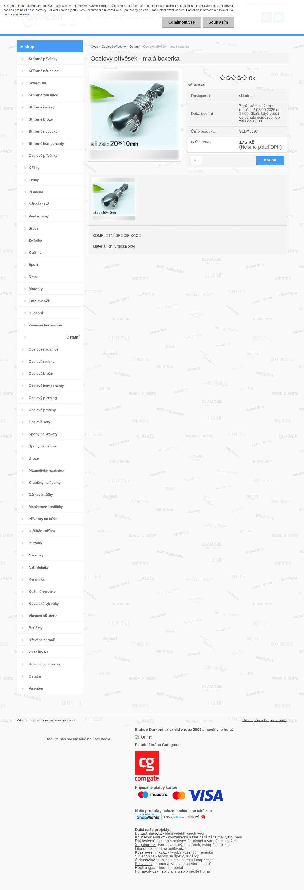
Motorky (36, 289)
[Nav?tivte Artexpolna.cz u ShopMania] (148, 815)
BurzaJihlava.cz (148, 833)
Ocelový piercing (43, 398)
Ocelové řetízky (41, 361)
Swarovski (37, 83)
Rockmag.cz (145, 868)
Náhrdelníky (39, 567)
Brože (34, 458)
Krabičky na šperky (45, 482)
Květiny (35, 252)
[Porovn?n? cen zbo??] (195, 815)
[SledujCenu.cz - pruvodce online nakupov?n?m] (173, 815)
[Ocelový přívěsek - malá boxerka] (134, 71)
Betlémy (35, 628)
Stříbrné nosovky (43, 131)
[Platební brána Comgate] (147, 752)
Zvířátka (35, 240)
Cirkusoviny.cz (147, 860)
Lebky (34, 180)
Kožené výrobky (42, 591)
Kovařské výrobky (44, 604)
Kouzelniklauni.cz (150, 837)
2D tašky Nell (39, 652)
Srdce (33, 228)
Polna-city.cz (145, 871)
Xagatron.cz (145, 845)
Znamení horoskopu (45, 325)
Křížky (34, 168)
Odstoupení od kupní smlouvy (264, 720)
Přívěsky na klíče (43, 519)
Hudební (36, 313)
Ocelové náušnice (43, 349)
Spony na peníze (42, 446)
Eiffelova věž (39, 301)
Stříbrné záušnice (43, 95)
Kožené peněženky (44, 664)
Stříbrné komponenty (46, 143)
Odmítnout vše (181, 22)
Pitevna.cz (143, 864)
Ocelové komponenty (46, 386)
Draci (33, 277)
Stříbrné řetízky (41, 107)
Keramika (36, 579)
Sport (33, 265)
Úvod (94, 46)
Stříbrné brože (41, 119)
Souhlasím (218, 22)
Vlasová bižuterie (43, 616)
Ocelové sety (39, 422)
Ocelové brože (41, 374)
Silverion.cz (145, 856)
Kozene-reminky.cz (151, 852)
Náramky (36, 555)
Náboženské (39, 204)
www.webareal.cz (63, 720)
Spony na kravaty (43, 434)
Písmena (36, 192)
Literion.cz (143, 849)
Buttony (35, 543)
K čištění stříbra (42, 531)
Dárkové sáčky (41, 495)
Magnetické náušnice (46, 470)
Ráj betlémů (145, 841)
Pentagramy (39, 216)
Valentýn (36, 688)
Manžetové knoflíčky (46, 507)
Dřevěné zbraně (42, 640)
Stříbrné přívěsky (43, 59)
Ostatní (72, 337)
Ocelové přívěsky (43, 156)
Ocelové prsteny (42, 410)
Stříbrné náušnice (43, 71)
